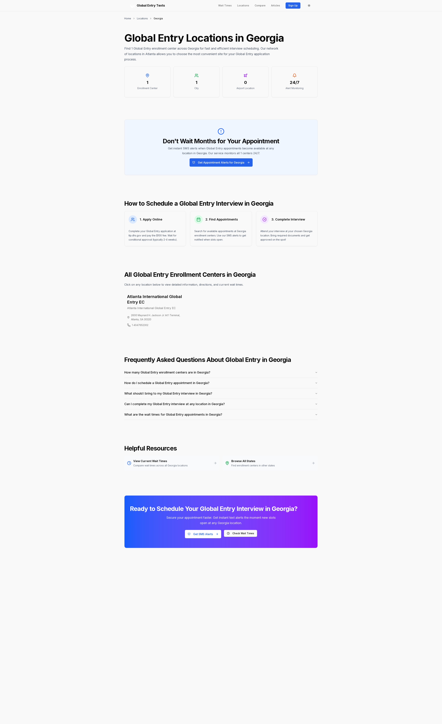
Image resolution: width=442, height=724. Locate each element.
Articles (275, 5)
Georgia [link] (158, 18)
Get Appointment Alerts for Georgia (221, 162)
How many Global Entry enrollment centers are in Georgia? (167, 372)
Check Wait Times (243, 533)
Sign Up (293, 5)
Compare (260, 5)
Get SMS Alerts (203, 534)
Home (127, 18)
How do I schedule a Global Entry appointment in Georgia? (166, 383)
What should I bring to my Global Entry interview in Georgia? (168, 393)
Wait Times (225, 5)
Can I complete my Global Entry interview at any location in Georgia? (174, 404)
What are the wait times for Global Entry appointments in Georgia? (173, 414)
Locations (243, 5)
